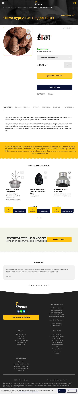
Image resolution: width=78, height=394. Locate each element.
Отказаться (71, 391)
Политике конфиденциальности (29, 391)
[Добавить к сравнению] (28, 37)
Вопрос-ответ (57, 351)
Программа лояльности (21, 368)
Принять (61, 391)
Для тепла (21, 336)
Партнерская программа (21, 364)
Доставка (46, 107)
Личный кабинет (57, 349)
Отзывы (57, 353)
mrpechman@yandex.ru (57, 320)
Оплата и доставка (57, 344)
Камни (30, 7)
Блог (56, 346)
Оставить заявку (59, 239)
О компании (57, 334)
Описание (8, 107)
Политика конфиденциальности (57, 380)
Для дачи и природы (21, 340)
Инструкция (68, 107)
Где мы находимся (57, 340)
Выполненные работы (57, 336)
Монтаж (56, 107)
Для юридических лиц (21, 366)
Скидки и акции (57, 342)
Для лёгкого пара (20, 7)
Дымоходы (21, 338)
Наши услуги (21, 344)
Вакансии (21, 362)
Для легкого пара (21, 334)
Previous (37, 218)
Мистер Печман (8, 7)
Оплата (36, 107)
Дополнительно (21, 342)
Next (41, 218)
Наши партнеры (57, 338)
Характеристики (22, 107)
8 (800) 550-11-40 (57, 314)
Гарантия (21, 370)
